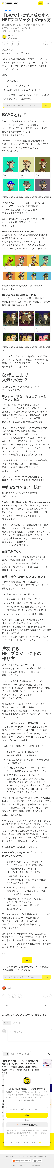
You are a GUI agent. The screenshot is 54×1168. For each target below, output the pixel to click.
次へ (46, 1005)
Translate (8, 10)
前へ (8, 1005)
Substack (13, 1165)
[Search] (49, 1053)
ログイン (48, 3)
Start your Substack (22, 1161)
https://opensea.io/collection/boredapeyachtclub (26, 197)
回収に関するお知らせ (41, 1156)
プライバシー (20, 1156)
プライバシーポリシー (31, 1133)
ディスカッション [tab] (23, 1054)
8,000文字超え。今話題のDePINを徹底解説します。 (20, 1071)
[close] (47, 1078)
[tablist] (12, 1022)
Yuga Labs (39, 128)
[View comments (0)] (13, 43)
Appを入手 (37, 1161)
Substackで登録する (29, 1124)
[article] (27, 1069)
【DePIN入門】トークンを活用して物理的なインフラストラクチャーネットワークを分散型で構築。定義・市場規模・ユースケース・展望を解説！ (20, 1064)
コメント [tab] (7, 1023)
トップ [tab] (6, 1054)
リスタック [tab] (17, 1023)
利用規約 (31, 1130)
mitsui (10, 35)
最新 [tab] (12, 1054)
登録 (40, 3)
